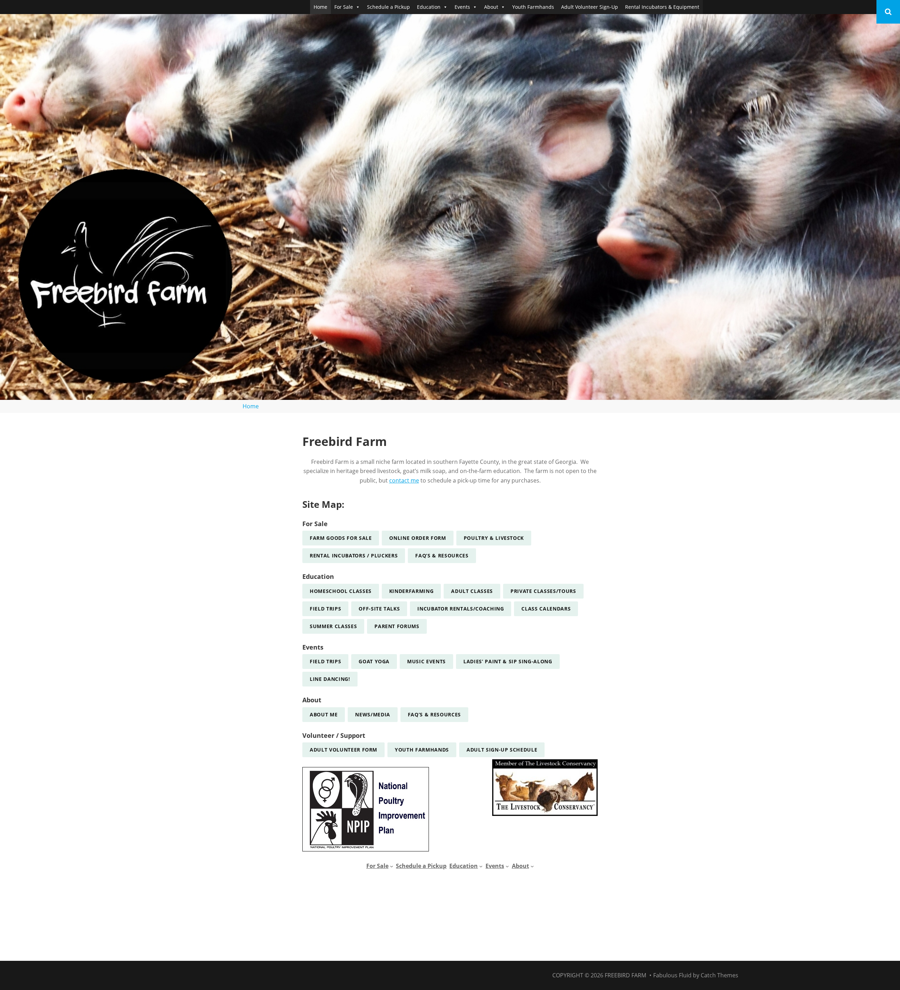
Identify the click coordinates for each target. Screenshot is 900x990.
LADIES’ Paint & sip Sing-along (507, 661)
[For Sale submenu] (391, 866)
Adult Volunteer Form (343, 749)
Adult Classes (472, 591)
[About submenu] (532, 866)
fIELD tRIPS (325, 608)
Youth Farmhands (533, 7)
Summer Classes (333, 626)
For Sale (343, 7)
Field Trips (325, 661)
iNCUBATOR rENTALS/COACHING (460, 608)
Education (429, 7)
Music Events (426, 661)
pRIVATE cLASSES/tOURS (543, 591)
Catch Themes (719, 975)
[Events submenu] (507, 866)
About (491, 7)
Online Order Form (417, 538)
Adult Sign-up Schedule (502, 749)
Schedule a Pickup (388, 7)
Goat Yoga (374, 661)
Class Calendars (546, 608)
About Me (324, 714)
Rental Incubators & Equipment (662, 7)
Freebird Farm (625, 975)
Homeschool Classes (341, 591)
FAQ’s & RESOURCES (441, 555)
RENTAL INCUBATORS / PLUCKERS (354, 555)
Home (320, 7)
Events (462, 7)
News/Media (372, 714)
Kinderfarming (411, 591)
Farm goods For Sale (341, 538)
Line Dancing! (330, 679)
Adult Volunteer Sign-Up (589, 7)
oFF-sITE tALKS (379, 608)
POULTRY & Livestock (494, 538)
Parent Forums (396, 626)
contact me (404, 480)
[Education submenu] (481, 866)
